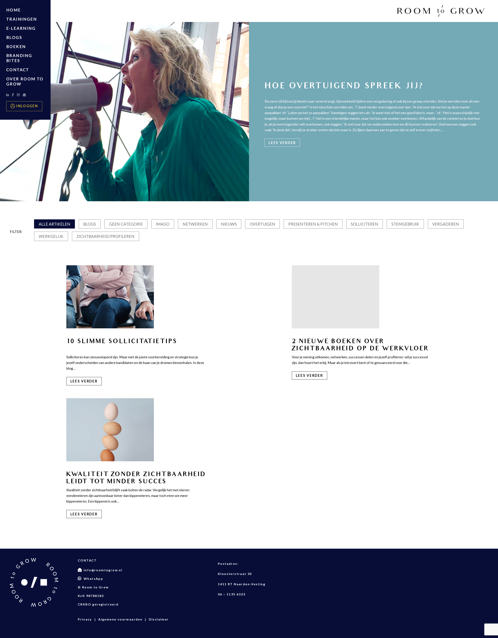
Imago (162, 224)
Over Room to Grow (25, 81)
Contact (17, 69)
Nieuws (229, 224)
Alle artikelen (54, 224)
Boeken (16, 46)
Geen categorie (126, 224)
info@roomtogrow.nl (103, 570)
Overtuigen (262, 224)
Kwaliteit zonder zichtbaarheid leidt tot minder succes (136, 478)
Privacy (85, 619)
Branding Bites (19, 58)
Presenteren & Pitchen (313, 224)
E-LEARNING (21, 28)
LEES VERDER (84, 381)
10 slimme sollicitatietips (121, 341)
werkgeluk (51, 236)
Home (13, 9)
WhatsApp (93, 578)
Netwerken (195, 224)
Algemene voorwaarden (120, 619)
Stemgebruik (405, 224)
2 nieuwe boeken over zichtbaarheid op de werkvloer (360, 345)
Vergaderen (445, 224)
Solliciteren (364, 224)
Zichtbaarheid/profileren (105, 236)
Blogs (14, 37)
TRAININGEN (21, 19)
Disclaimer (159, 619)
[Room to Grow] (441, 11)
